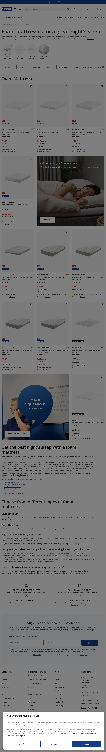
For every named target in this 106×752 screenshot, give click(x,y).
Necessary (55, 744)
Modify (22, 744)
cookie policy (20, 736)
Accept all (86, 744)
